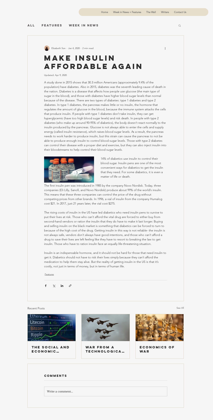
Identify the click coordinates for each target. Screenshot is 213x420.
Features (52, 25)
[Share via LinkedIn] (62, 285)
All (31, 25)
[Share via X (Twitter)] (53, 285)
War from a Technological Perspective (105, 349)
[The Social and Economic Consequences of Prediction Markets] (52, 327)
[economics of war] (160, 327)
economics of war (157, 349)
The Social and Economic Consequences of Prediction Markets (51, 349)
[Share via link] (70, 285)
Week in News (84, 25)
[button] (179, 25)
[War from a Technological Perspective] (106, 327)
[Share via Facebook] (45, 285)
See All (180, 307)
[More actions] (165, 48)
